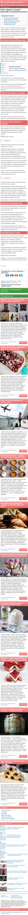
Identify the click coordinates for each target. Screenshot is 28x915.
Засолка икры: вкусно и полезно (12, 21)
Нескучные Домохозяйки (13, 2)
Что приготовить (6, 810)
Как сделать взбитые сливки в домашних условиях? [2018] (11, 604)
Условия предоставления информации (11, 912)
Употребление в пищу (9, 24)
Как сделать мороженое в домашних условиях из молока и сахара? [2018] (14, 555)
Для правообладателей (17, 898)
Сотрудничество (15, 895)
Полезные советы (6, 815)
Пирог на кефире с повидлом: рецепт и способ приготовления (18, 69)
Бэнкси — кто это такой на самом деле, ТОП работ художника (12, 300)
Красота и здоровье (6, 817)
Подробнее (23, 342)
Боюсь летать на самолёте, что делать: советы (12, 401)
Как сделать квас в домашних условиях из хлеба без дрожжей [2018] (12, 504)
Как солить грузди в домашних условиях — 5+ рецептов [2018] (12, 710)
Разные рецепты (4, 343)
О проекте (3, 895)
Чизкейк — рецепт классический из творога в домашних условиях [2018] (14, 659)
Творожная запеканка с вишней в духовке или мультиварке (13, 348)
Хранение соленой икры (10, 22)
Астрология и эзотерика (8, 818)
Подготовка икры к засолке (11, 19)
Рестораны (4, 812)
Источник (3, 266)
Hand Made (4, 813)
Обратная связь (5, 896)
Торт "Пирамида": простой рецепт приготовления (13, 762)
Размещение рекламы (16, 896)
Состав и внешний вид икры (11, 18)
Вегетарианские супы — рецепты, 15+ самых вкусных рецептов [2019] (13, 456)
